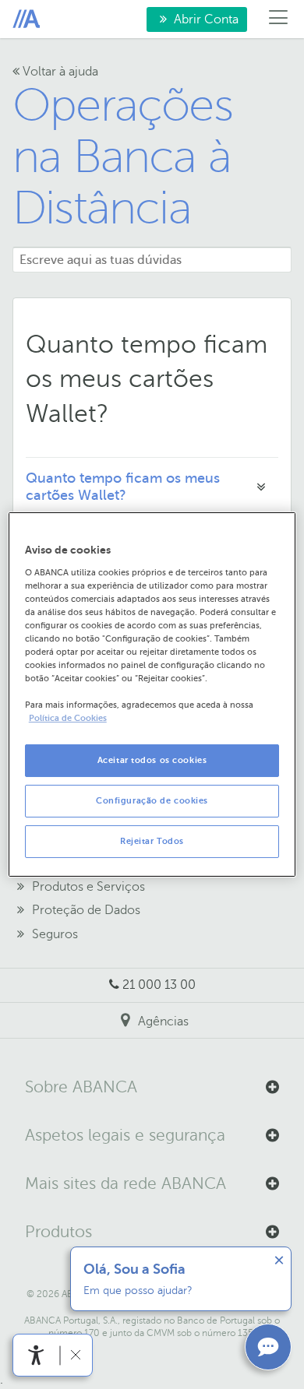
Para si (26, 19)
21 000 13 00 (159, 985)
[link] (36, 1355)
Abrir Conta (193, 22)
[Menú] (278, 19)
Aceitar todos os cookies (152, 760)
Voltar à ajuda (58, 72)
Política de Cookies (68, 718)
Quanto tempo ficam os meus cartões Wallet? (123, 486)
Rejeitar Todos (152, 841)
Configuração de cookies (152, 801)
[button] (152, 1087)
